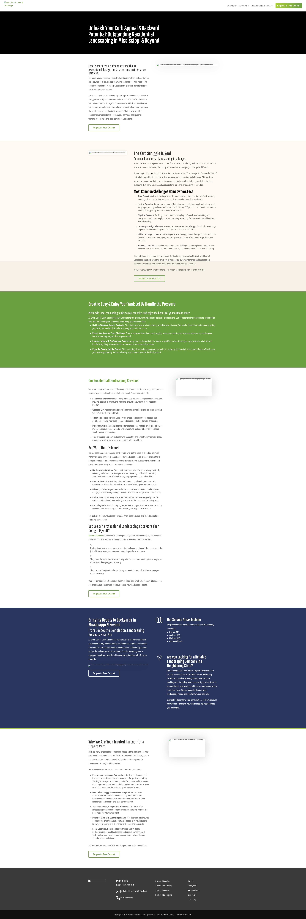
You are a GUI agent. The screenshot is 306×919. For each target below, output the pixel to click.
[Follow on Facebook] (190, 900)
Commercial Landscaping (163, 886)
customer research (153, 173)
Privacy (166, 915)
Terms (172, 915)
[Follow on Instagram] (195, 900)
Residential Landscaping (163, 895)
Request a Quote (194, 890)
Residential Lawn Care (162, 890)
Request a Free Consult (104, 127)
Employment (192, 886)
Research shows (95, 535)
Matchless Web (186, 915)
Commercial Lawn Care (162, 881)
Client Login (192, 895)
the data (209, 181)
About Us (191, 881)
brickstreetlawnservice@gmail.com (133, 891)
